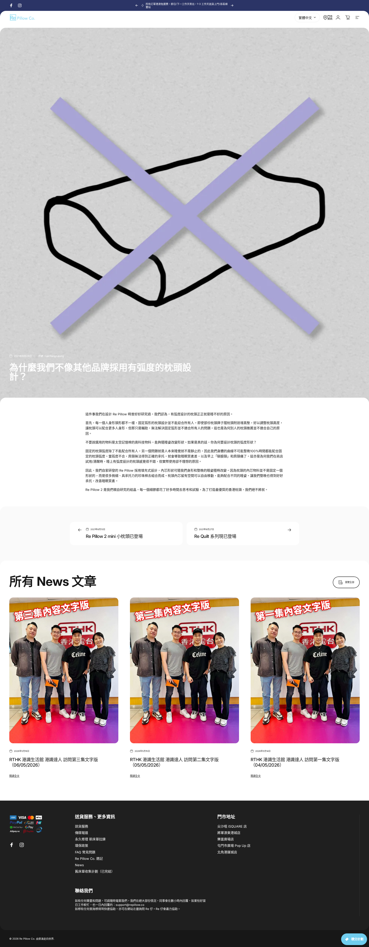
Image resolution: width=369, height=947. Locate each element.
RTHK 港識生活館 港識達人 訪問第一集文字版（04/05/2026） (295, 762)
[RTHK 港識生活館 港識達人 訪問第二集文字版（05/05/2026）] (184, 670)
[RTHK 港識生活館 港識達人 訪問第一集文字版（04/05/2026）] (305, 670)
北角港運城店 (227, 852)
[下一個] (232, 5)
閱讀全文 (14, 775)
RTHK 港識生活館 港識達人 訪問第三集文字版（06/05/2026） (53, 762)
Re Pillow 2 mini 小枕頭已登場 (114, 536)
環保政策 (81, 846)
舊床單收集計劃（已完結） (94, 872)
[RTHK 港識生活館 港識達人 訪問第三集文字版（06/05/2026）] (63, 670)
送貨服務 (81, 826)
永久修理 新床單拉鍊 (90, 839)
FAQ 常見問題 (85, 852)
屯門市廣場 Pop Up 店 (233, 846)
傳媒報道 (81, 833)
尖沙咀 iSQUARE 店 (232, 826)
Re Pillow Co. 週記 (89, 859)
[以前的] (136, 5)
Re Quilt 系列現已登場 (215, 536)
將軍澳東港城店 (228, 833)
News (79, 865)
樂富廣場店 (225, 839)
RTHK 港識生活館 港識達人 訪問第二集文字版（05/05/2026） (174, 762)
